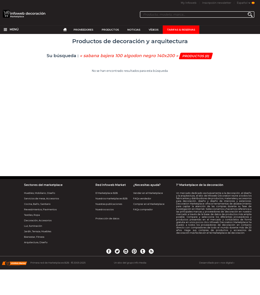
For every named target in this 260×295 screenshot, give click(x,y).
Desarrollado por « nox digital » (216, 262)
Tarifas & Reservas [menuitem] (181, 29)
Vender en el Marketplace (148, 193)
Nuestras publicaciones (109, 204)
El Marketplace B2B (107, 193)
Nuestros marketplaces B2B (112, 198)
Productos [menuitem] (110, 29)
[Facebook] (109, 251)
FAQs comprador (143, 209)
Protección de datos (107, 218)
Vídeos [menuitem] (153, 29)
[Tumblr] (143, 251)
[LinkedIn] (126, 251)
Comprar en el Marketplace (148, 204)
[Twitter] (117, 251)
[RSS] (151, 251)
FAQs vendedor (142, 198)
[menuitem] (5, 29)
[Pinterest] (134, 251)
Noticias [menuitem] (133, 29)
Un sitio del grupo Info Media (130, 262)
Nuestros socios (105, 209)
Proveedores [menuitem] (83, 29)
